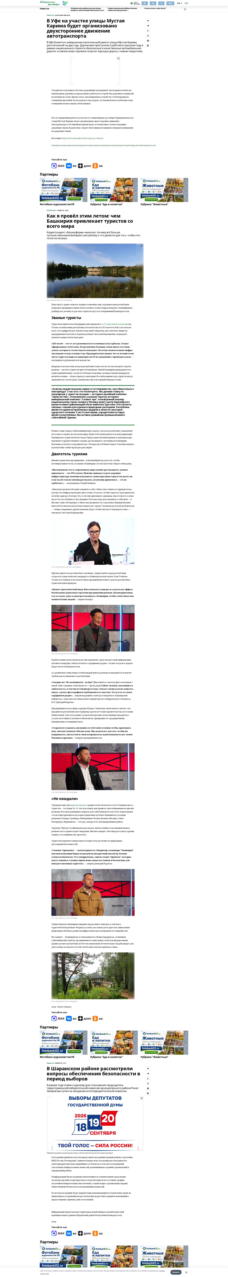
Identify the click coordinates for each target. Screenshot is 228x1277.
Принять (176, 1272)
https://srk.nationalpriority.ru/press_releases (82, 138)
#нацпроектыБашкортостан (142, 145)
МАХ (170, 3)
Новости (44, 8)
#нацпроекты (83, 145)
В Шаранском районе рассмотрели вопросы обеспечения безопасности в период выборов (87, 9)
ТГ (161, 3)
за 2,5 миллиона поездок (113, 324)
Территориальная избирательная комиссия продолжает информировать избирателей (122, 9)
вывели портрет (79, 805)
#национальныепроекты (63, 145)
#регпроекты (120, 145)
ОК (153, 3)
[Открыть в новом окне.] (57, 165)
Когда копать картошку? (155, 8)
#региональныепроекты (102, 145)
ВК (145, 3)
